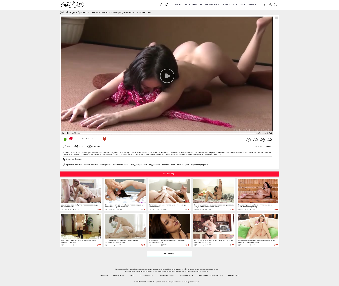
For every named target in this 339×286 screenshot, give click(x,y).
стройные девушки (199, 165)
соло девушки (183, 165)
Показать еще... (170, 253)
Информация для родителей (211, 275)
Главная (104, 275)
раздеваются (154, 165)
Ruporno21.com (133, 269)
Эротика (69, 159)
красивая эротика (74, 165)
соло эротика (105, 165)
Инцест (226, 4)
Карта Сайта (233, 275)
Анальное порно (209, 4)
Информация (248, 140)
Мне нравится (64, 139)
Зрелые (252, 4)
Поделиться (262, 140)
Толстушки (239, 4)
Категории (191, 4)
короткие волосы (120, 165)
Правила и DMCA (186, 275)
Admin (268, 147)
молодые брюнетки (138, 165)
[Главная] (167, 5)
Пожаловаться (255, 140)
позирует (165, 165)
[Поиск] (161, 4)
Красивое (79, 159)
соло (173, 165)
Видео (178, 4)
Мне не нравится (71, 139)
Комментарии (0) (269, 140)
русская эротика (91, 165)
